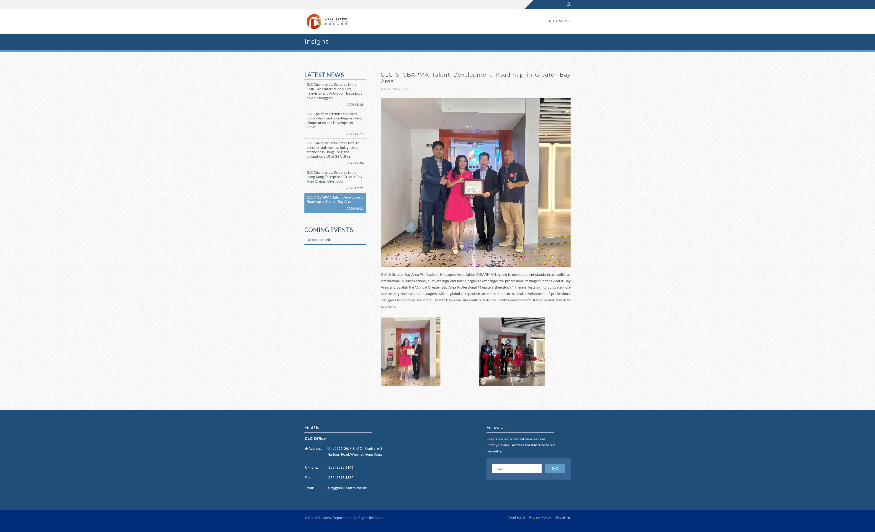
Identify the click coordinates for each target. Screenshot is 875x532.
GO (555, 468)
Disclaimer (562, 517)
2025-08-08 (355, 104)
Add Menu (560, 21)
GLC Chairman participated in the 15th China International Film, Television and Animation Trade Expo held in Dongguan (335, 91)
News (385, 89)
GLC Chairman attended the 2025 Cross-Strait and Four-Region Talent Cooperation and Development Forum (334, 120)
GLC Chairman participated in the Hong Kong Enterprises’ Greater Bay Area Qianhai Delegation (334, 176)
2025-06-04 (355, 163)
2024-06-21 (355, 208)
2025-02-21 (355, 188)
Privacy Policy (540, 517)
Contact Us (517, 517)
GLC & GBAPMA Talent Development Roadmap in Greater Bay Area (335, 199)
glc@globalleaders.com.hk (347, 488)
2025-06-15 (355, 134)
